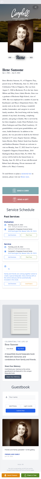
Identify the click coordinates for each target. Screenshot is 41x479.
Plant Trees (29, 235)
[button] (20, 432)
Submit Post (20, 411)
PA (9, 269)
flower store (25, 177)
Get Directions (12, 235)
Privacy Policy (15, 470)
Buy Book (21, 349)
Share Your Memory (13, 377)
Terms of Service (26, 470)
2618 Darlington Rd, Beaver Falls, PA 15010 (22, 231)
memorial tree (26, 173)
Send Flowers (29, 284)
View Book (9, 349)
